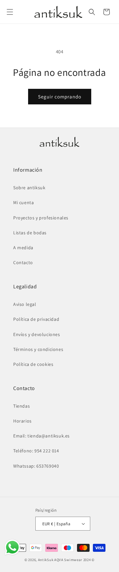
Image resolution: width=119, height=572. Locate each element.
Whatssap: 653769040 (36, 466)
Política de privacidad (36, 319)
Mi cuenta (23, 202)
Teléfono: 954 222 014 (36, 451)
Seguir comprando (59, 96)
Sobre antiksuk (29, 188)
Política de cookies (33, 364)
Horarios (22, 421)
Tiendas (21, 406)
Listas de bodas (30, 233)
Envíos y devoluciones (36, 334)
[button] (10, 12)
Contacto (23, 262)
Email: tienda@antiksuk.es (41, 436)
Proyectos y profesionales (40, 218)
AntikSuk (46, 559)
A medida (23, 248)
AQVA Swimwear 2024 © (74, 559)
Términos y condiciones (38, 349)
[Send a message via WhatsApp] (12, 547)
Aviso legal (24, 304)
